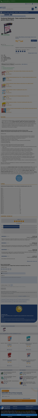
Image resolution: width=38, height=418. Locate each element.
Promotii (4, 12)
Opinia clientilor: (18, 49)
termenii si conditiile (22, 296)
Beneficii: (3, 66)
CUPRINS (3, 183)
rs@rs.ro (9, 320)
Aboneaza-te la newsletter (24, 12)
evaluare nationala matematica (23, 299)
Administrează (10, 416)
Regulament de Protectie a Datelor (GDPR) (23, 410)
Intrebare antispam (4, 285)
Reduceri (16, 12)
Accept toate (19, 414)
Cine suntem (15, 408)
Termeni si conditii (29, 408)
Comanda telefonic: (18, 64)
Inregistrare (28, 3)
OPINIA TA (2, 275)
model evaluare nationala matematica (19, 301)
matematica (3, 299)
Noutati (8, 12)
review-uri (17, 53)
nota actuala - (24, 49)
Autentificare (35, 3)
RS (3, 14)
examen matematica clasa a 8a (12, 299)
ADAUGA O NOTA (4, 267)
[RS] (3, 8)
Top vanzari (12, 12)
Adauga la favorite (6, 64)
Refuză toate (28, 416)
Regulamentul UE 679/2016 (26, 398)
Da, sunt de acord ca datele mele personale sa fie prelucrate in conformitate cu (16, 398)
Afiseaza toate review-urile (32, 261)
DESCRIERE (3, 117)
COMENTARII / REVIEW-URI (6, 216)
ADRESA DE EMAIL (4, 271)
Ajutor (12, 64)
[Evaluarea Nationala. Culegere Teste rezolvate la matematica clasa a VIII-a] (8, 33)
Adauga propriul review (32, 53)
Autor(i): (16, 37)
